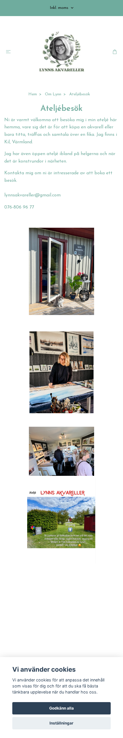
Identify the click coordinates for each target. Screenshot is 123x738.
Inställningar (61, 723)
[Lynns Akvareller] (61, 52)
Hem (32, 94)
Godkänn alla (61, 708)
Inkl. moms (60, 8)
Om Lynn (53, 94)
